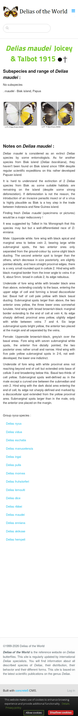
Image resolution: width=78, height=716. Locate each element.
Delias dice (13, 498)
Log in (71, 690)
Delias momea (15, 473)
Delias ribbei (14, 506)
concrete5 (21, 690)
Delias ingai (13, 456)
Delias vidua (14, 432)
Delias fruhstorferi (17, 481)
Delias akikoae (15, 531)
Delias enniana (15, 523)
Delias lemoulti (15, 490)
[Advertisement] (39, 582)
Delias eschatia (16, 440)
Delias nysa (13, 423)
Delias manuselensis (19, 448)
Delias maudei (15, 514)
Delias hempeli (15, 539)
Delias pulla (13, 465)
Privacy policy (13, 707)
